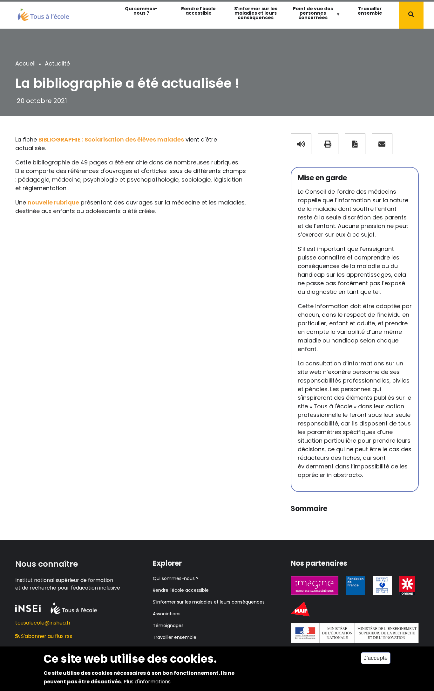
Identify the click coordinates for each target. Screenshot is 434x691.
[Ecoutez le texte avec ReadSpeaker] (301, 144)
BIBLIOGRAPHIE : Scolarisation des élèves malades (111, 139)
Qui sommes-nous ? (141, 10)
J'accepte (376, 658)
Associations (166, 614)
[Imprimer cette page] (328, 144)
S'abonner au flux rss (46, 636)
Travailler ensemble (370, 10)
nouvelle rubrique (53, 202)
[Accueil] (43, 14)
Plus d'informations (147, 681)
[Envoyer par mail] (382, 144)
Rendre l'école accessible (198, 10)
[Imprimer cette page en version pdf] (355, 144)
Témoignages (168, 625)
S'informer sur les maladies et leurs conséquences (255, 13)
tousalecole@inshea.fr (43, 622)
